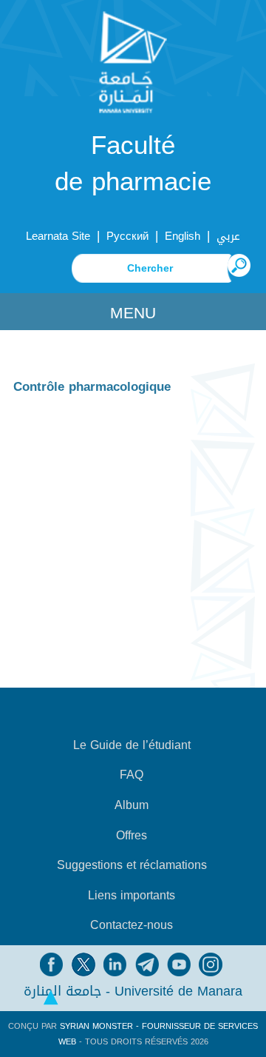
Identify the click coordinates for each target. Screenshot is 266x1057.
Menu (133, 313)
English (182, 236)
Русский (127, 236)
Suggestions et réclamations (132, 865)
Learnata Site (58, 236)
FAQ (131, 775)
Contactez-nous (131, 925)
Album (132, 805)
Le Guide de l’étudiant (132, 745)
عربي (228, 236)
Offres (131, 836)
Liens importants (131, 896)
